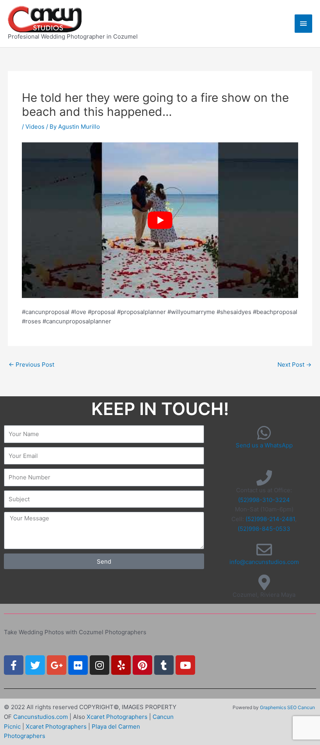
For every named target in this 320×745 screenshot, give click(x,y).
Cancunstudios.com (40, 716)
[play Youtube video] (160, 220)
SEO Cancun (301, 707)
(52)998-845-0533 (264, 528)
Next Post (294, 364)
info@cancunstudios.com (264, 562)
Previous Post (31, 364)
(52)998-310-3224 (264, 500)
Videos (34, 126)
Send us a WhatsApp (264, 445)
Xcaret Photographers (117, 716)
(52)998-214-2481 (270, 519)
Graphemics (273, 707)
